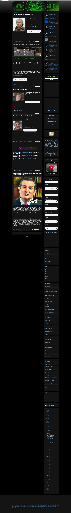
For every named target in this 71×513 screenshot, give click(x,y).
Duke (55, 142)
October (48, 427)
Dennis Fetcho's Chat (51, 118)
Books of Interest (47, 255)
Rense (54, 151)
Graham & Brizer (53, 145)
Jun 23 (48, 457)
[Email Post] (33, 41)
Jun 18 (48, 464)
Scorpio (47, 273)
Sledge (55, 152)
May (47, 481)
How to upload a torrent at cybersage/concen (51, 377)
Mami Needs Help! (47, 361)
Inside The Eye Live (47, 317)
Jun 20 (48, 461)
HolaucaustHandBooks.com (48, 314)
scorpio (50, 154)
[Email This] (35, 41)
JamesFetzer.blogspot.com (31, 24)
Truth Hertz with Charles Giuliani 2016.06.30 (24, 115)
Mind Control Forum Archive (49, 328)
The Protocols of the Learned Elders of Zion (51, 374)
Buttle (46, 142)
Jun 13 (48, 471)
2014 (46, 488)
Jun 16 (48, 467)
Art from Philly (47, 298)
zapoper (17, 41)
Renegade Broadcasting (26, 125)
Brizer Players (56, 141)
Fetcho (50, 143)
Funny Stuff (46, 256)
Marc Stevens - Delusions (48, 369)
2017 (46, 422)
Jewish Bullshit (56, 146)
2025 (46, 411)
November (48, 426)
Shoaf (51, 152)
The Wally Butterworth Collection (49, 380)
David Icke (50, 142)
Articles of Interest (47, 253)
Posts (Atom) (29, 236)
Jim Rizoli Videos (47, 323)
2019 (46, 419)
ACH (45, 140)
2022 (46, 415)
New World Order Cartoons (48, 331)
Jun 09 (48, 476)
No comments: (30, 86)
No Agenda (56, 149)
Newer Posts (15, 233)
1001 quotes (46, 258)
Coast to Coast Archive (48, 303)
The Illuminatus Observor (48, 347)
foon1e (47, 276)
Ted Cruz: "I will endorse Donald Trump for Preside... (50, 447)
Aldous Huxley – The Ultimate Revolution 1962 (51, 385)
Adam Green (51, 140)
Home (27, 233)
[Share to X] (37, 86)
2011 (46, 492)
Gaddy (51, 144)
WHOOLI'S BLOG (47, 356)
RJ (46, 151)
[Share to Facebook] (37, 41)
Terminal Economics (47, 250)
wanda (46, 278)
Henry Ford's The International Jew (49, 312)
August (48, 430)
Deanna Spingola (47, 306)
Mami (46, 269)
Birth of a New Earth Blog (48, 301)
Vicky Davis (46, 350)
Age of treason (47, 289)
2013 (46, 489)
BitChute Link (51, 94)
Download (14, 84)
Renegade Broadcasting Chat (51, 121)
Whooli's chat (51, 126)
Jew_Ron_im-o (51, 146)
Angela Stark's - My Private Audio (49, 295)
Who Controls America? (48, 355)
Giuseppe (46, 145)
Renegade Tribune (25, 126)
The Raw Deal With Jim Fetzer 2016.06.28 (23, 14)
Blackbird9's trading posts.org (17, 75)
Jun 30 (48, 434)
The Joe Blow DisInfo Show (49, 383)
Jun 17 (48, 465)
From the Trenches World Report (49, 309)
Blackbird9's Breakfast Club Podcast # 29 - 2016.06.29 (26, 44)
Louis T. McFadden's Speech (49, 375)
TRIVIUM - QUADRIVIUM (49, 366)
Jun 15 (48, 468)
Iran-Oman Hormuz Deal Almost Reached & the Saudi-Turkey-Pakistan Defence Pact (53, 21)
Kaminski (52, 147)
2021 (46, 417)
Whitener (55, 153)
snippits (55, 154)
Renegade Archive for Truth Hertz (28, 127)
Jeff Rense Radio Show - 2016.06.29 (22, 144)
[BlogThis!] (36, 41)
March (48, 482)
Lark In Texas (51, 148)
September (48, 429)
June (47, 433)
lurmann (46, 154)
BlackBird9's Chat (51, 115)
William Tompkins (25, 152)
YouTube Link (51, 173)
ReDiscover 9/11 (47, 337)
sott (13, 226)
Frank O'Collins (47, 372)
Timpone (46, 153)
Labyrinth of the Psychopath (49, 364)
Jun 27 (48, 452)
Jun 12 (48, 472)
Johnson (48, 147)
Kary (56, 147)
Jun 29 (48, 449)
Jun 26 (48, 453)
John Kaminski (47, 325)
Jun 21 (48, 460)
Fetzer (55, 143)
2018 (46, 421)
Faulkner (46, 143)
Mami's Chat (51, 127)
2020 (46, 418)
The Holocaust (47, 345)
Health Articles (47, 363)
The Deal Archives (30, 25)
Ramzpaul (46, 336)
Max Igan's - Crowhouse (48, 326)
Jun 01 (48, 479)
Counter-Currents (47, 304)
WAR (45, 353)
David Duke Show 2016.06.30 (20, 89)
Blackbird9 (51, 141)
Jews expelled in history (48, 320)
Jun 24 (48, 456)
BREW (56, 140)
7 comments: (30, 41)
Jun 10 (48, 475)
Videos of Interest (47, 261)
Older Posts (39, 233)
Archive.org (20, 38)
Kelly (46, 148)
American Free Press (47, 293)
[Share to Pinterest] (38, 41)
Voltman (50, 153)
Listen (14, 152)
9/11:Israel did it (47, 288)
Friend (46, 144)
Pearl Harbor (46, 334)
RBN (53, 150)
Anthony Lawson (47, 296)
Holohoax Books (47, 315)
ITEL (46, 146)
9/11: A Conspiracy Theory (48, 286)
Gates (55, 144)
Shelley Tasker (47, 152)
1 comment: (29, 229)
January (48, 485)
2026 (46, 410)
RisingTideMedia (51, 124)
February (48, 483)
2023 (46, 414)
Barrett (46, 141)
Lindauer (56, 148)
